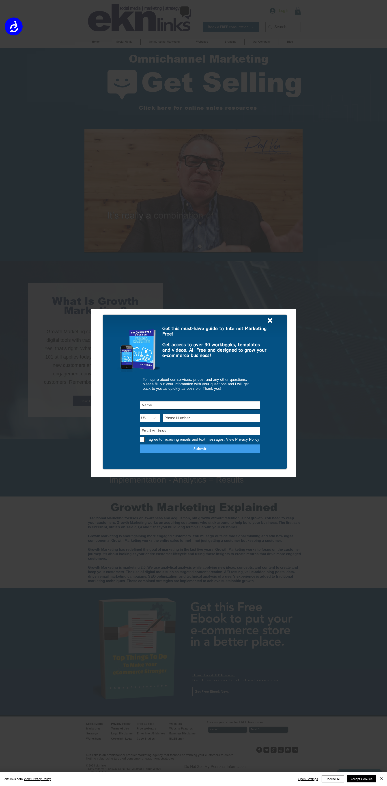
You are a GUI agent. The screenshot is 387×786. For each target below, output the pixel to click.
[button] (270, 320)
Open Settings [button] (308, 779)
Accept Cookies (361, 779)
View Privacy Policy (37, 779)
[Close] (381, 778)
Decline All (332, 779)
